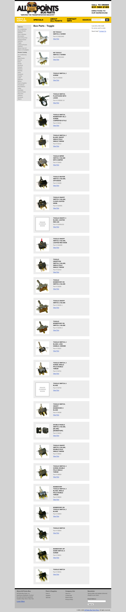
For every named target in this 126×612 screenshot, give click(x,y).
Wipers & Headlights (23, 50)
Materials (20, 79)
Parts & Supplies (23, 20)
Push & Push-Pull (22, 38)
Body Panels (21, 58)
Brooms (20, 60)
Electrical (20, 65)
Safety (19, 88)
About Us (67, 593)
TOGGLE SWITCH (59, 528)
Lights (19, 77)
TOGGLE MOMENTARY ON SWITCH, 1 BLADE (59, 323)
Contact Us (102, 31)
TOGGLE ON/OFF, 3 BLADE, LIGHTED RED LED (59, 220)
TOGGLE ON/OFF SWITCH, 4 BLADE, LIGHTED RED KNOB (60, 240)
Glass (19, 72)
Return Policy (69, 597)
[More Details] (42, 44)
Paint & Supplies (22, 83)
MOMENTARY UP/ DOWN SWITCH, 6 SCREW (59, 551)
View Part (56, 39)
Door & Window (22, 34)
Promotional (21, 85)
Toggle (19, 43)
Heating (20, 76)
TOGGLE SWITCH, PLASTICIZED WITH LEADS (59, 96)
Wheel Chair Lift (22, 48)
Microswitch (21, 36)
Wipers (20, 99)
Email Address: (92, 599)
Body (19, 56)
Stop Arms (20, 93)
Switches (20, 27)
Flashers (20, 69)
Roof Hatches (21, 86)
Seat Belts (20, 90)
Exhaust (20, 67)
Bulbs (19, 62)
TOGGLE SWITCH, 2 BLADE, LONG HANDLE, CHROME (59, 344)
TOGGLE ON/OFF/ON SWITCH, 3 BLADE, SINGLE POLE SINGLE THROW (59, 263)
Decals (20, 63)
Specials (39, 20)
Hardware (20, 74)
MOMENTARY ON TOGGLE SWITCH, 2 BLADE (59, 509)
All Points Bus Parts (38, 9)
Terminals (20, 97)
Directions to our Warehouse (100, 12)
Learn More (21, 601)
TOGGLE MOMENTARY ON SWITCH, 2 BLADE (59, 282)
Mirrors (20, 81)
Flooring (20, 70)
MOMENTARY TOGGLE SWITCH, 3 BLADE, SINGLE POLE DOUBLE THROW (59, 490)
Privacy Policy (69, 599)
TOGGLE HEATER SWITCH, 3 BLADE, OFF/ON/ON (59, 178)
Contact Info (73, 20)
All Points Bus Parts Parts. (91, 610)
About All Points (56, 20)
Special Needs (22, 92)
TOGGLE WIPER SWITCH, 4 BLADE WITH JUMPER (59, 158)
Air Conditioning (22, 29)
